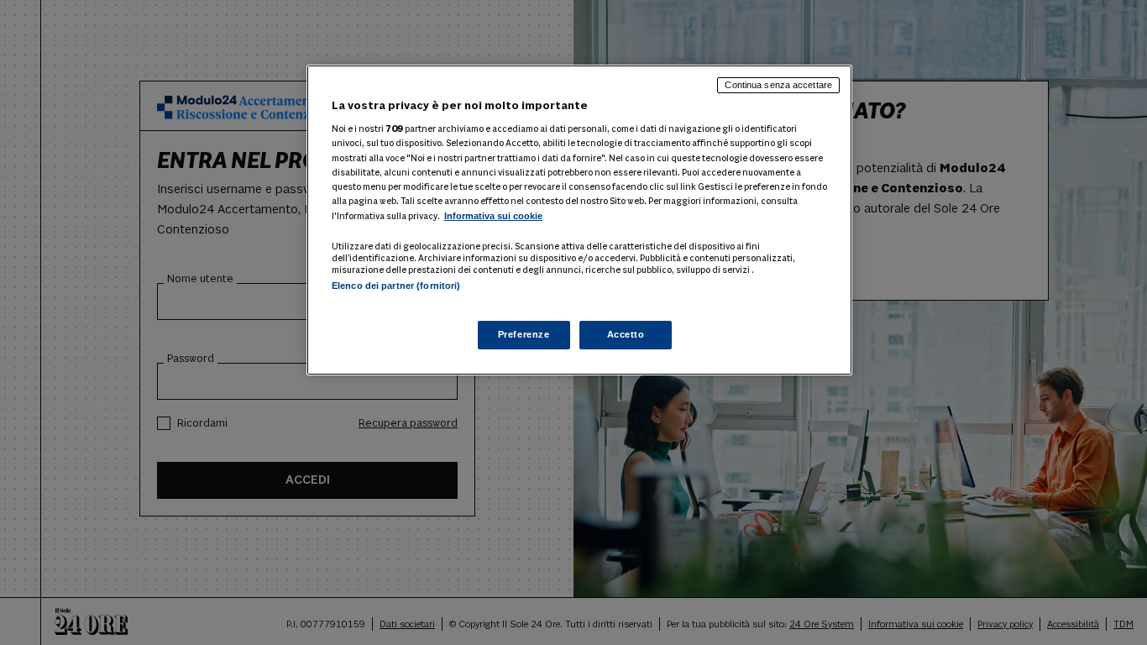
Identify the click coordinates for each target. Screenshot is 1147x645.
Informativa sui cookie (493, 216)
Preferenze (524, 334)
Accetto (626, 334)
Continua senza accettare (778, 85)
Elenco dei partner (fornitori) (396, 286)
